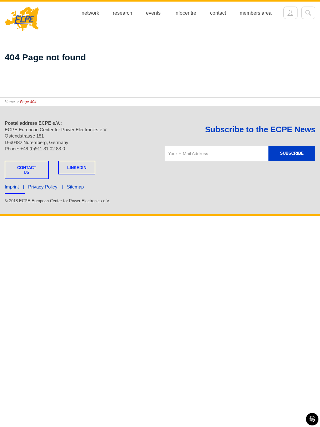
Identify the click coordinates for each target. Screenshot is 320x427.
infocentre (185, 13)
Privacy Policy (43, 186)
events (153, 13)
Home (10, 102)
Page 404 (28, 102)
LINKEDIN (76, 167)
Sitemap (75, 186)
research (122, 13)
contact (218, 13)
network (90, 13)
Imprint (12, 186)
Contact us (26, 170)
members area (256, 13)
